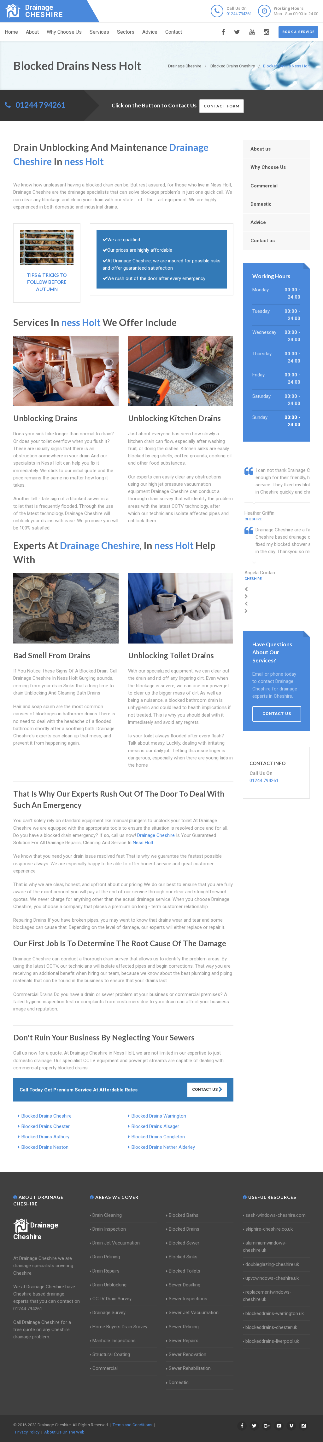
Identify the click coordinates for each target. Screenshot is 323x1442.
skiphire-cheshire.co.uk (269, 1229)
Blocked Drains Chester (45, 1126)
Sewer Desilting (184, 1285)
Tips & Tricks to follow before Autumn (47, 282)
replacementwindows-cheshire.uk (267, 1295)
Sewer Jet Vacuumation (194, 1312)
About (32, 32)
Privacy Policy (27, 1432)
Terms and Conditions (132, 1424)
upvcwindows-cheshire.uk (272, 1278)
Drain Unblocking (109, 1285)
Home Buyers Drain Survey (119, 1327)
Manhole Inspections (114, 1340)
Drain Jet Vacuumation (116, 1243)
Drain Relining (106, 1257)
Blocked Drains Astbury (45, 1137)
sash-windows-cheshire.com (275, 1215)
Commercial (264, 186)
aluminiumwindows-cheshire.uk (265, 1246)
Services (99, 32)
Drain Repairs (106, 1271)
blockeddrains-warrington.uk (274, 1313)
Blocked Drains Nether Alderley (163, 1147)
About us (260, 149)
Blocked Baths (183, 1215)
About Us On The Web (64, 1432)
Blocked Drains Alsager (155, 1126)
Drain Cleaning (107, 1215)
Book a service (298, 32)
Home (11, 32)
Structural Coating (111, 1354)
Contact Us (205, 1089)
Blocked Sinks (183, 1257)
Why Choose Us (64, 32)
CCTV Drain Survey (112, 1299)
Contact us (262, 240)
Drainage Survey (109, 1312)
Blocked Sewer (184, 1243)
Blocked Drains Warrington (159, 1116)
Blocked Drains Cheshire (46, 1116)
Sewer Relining (184, 1327)
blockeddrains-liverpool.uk (272, 1341)
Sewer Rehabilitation (190, 1368)
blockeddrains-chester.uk (271, 1327)
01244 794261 (239, 13)
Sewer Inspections (188, 1299)
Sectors (125, 32)
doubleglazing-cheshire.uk (272, 1264)
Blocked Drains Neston (44, 1147)
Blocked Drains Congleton (158, 1137)
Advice (149, 32)
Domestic (261, 204)
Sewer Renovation (187, 1354)
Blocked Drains (184, 1229)
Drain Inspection (109, 1229)
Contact (173, 32)
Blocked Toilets (184, 1271)
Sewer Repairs (183, 1340)
